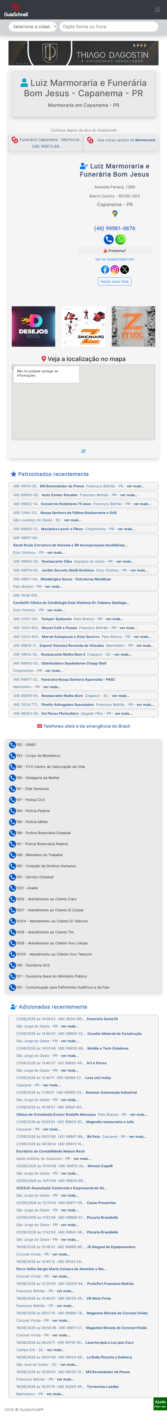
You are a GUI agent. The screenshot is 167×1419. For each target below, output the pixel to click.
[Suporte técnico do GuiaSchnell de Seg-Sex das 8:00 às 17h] (160, 1403)
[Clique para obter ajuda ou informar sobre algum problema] (160, 1403)
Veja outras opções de (126, 140)
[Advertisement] (51, 194)
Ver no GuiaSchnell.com (114, 259)
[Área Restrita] (83, 451)
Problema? (116, 251)
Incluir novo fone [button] (115, 281)
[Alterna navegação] (157, 9)
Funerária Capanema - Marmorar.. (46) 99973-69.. (51, 142)
